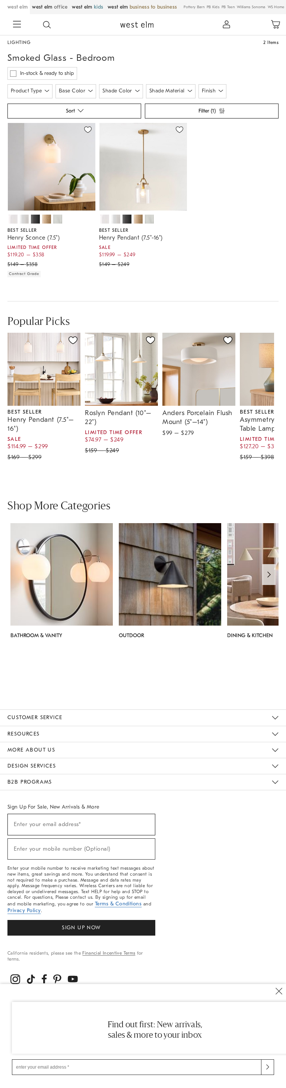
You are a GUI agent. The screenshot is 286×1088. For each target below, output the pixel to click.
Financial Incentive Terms (108, 953)
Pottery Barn (194, 7)
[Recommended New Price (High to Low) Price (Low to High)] (73, 113)
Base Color (72, 91)
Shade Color (117, 91)
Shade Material (167, 91)
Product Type (26, 91)
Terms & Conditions (118, 904)
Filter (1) (207, 111)
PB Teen (228, 7)
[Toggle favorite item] (73, 340)
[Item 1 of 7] (51, 167)
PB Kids (213, 7)
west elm (17, 7)
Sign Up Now (81, 927)
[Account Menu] (226, 24)
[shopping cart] (275, 24)
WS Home (276, 7)
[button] (47, 24)
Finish (209, 91)
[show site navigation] (17, 25)
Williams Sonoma (251, 7)
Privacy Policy (24, 910)
